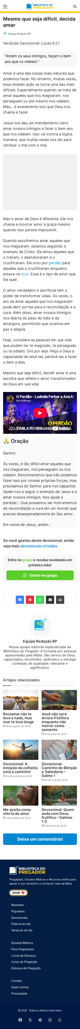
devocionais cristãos (39, 546)
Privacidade (19, 993)
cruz (25, 274)
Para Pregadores (22, 949)
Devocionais (19, 917)
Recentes (17, 905)
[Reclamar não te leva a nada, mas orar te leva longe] (20, 700)
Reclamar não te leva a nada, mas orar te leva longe (18, 718)
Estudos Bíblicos (22, 943)
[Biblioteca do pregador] (40, 6)
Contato (16, 980)
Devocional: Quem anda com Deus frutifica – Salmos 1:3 (58, 815)
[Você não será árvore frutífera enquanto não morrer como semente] (59, 700)
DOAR (18, 892)
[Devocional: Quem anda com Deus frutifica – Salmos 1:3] (59, 796)
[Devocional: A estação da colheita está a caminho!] (20, 750)
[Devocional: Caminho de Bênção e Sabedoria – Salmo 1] (59, 750)
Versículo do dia (21, 930)
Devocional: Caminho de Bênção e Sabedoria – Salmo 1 (59, 770)
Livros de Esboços (23, 955)
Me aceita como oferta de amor (17, 811)
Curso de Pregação (24, 961)
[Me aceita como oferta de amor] (20, 796)
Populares (18, 911)
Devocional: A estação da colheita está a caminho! (20, 768)
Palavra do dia (21, 924)
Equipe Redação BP (19, 33)
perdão (55, 263)
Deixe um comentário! (40, 839)
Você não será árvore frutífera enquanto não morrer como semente (55, 722)
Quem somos (20, 987)
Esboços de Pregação (26, 968)
